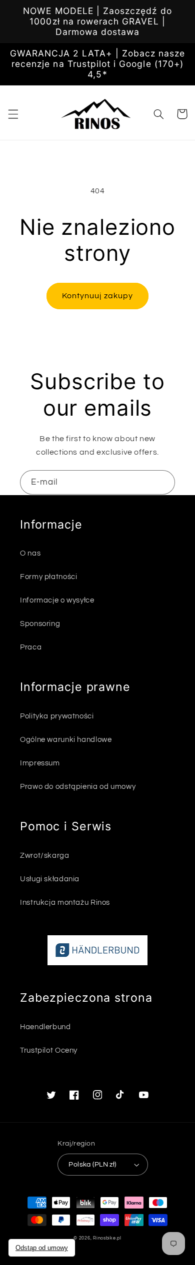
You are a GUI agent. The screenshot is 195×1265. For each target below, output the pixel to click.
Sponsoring (40, 624)
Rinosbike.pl (107, 1238)
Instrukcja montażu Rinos (65, 902)
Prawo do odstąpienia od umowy (78, 786)
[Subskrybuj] (163, 482)
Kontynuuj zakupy (97, 296)
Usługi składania (50, 879)
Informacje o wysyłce (57, 600)
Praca (31, 647)
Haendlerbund (45, 1027)
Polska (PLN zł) (92, 1164)
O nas (30, 553)
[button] (13, 113)
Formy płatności (48, 577)
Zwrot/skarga (45, 855)
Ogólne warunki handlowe (66, 739)
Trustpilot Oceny (49, 1050)
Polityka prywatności (57, 716)
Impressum (40, 763)
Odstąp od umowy (42, 1248)
